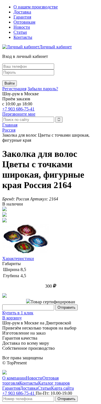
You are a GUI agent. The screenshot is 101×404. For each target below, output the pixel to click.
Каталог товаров (54, 383)
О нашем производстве (35, 6)
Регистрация (14, 88)
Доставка (22, 12)
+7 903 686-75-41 (18, 109)
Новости (21, 27)
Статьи (20, 32)
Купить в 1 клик (17, 312)
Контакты (22, 37)
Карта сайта (62, 388)
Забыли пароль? (42, 88)
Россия (8, 130)
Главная (9, 125)
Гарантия (22, 17)
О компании (14, 378)
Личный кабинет (55, 46)
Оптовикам (24, 22)
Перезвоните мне (18, 114)
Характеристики (18, 258)
